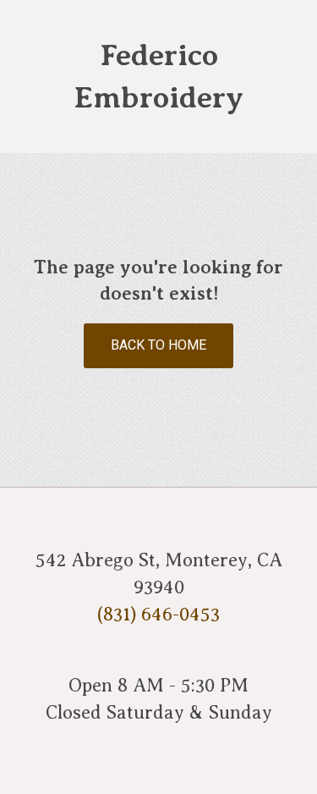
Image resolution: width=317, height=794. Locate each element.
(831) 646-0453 (158, 614)
